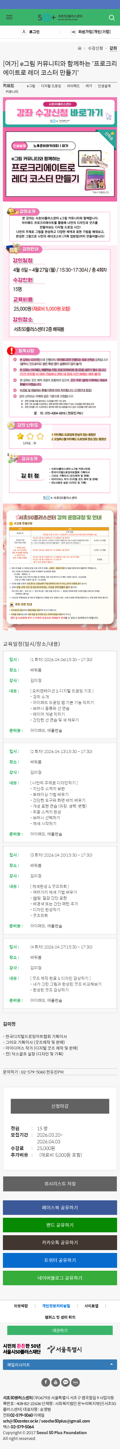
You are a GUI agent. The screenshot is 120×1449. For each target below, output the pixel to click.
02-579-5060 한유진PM (42, 1072)
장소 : (14, 670)
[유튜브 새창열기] (55, 1382)
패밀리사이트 (28, 1365)
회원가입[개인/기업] (94, 32)
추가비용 (22, 1155)
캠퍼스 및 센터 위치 (60, 1317)
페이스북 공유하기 (60, 1207)
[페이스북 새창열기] (45, 1382)
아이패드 (73, 86)
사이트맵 (91, 1306)
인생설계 (104, 86)
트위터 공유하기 (60, 1260)
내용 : (14, 691)
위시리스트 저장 (60, 1183)
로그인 (34, 32)
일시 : (14, 659)
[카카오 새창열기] (65, 1382)
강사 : (14, 680)
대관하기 (60, 1330)
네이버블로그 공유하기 (60, 1277)
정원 (22, 1128)
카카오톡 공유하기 (60, 1242)
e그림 (31, 86)
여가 (89, 86)
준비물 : (16, 730)
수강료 (22, 1148)
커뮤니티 (12, 91)
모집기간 (22, 1135)
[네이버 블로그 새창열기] (75, 1382)
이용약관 (21, 1306)
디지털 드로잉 (51, 86)
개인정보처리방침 (56, 1306)
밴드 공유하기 (60, 1225)
